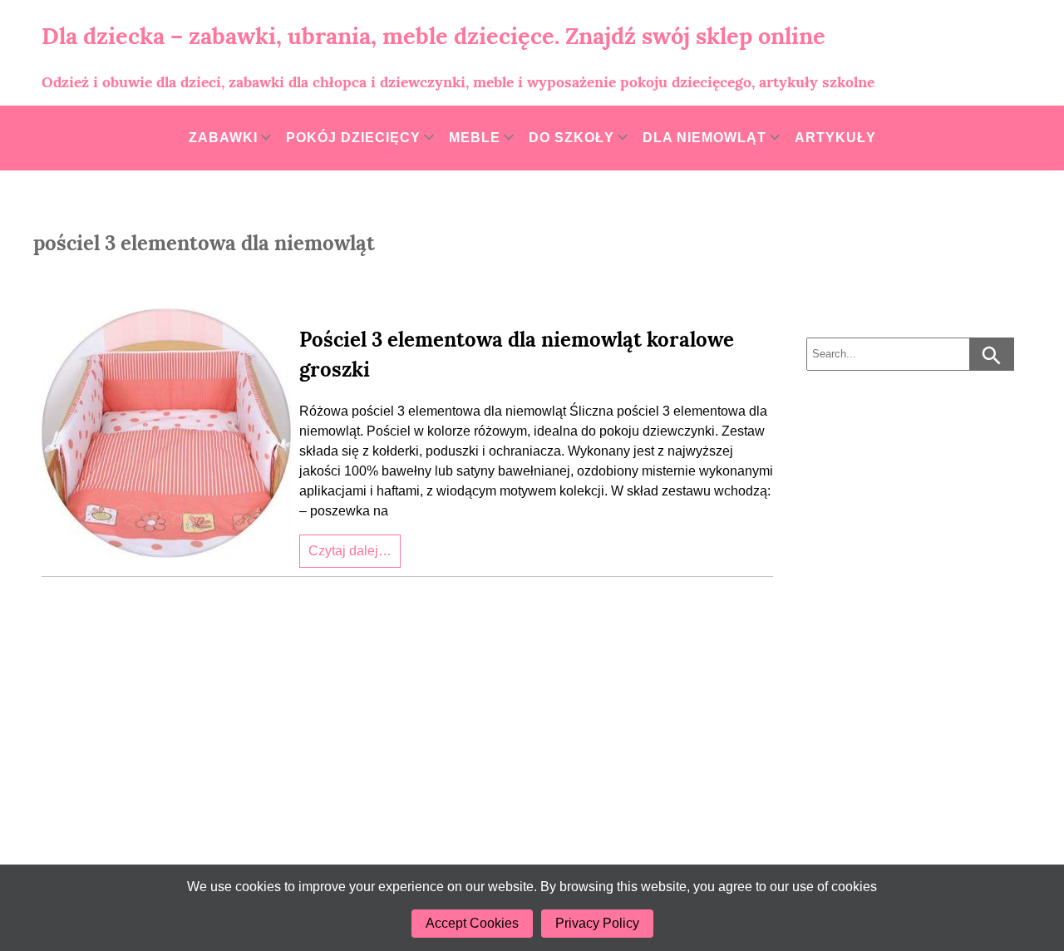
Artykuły (835, 138)
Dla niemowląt (704, 138)
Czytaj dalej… (350, 551)
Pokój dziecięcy (353, 138)
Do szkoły (571, 138)
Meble (474, 138)
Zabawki (223, 138)
